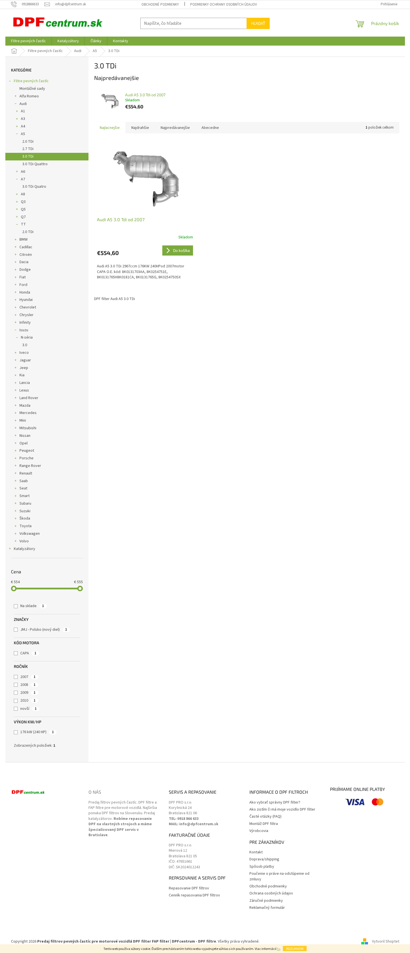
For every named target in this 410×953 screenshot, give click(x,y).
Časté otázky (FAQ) (265, 816)
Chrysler (26, 315)
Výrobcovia (258, 831)
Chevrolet (27, 307)
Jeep (23, 368)
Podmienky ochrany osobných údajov (223, 4)
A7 (23, 179)
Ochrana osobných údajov (271, 893)
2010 (28, 700)
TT (23, 224)
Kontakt (256, 852)
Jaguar (25, 360)
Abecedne (210, 128)
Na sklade (32, 606)
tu (278, 949)
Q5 (23, 209)
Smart (24, 496)
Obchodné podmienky (160, 4)
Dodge (25, 269)
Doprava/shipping (264, 859)
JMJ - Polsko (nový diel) (43, 629)
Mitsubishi (27, 428)
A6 (23, 172)
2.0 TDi (28, 141)
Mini (22, 420)
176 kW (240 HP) (37, 732)
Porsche (26, 458)
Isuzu (23, 330)
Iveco (24, 352)
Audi (23, 104)
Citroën (25, 255)
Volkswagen (29, 533)
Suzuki (24, 511)
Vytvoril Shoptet (385, 941)
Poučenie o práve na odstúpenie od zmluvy (279, 876)
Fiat (22, 277)
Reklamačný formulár (267, 908)
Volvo (24, 541)
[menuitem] (28, 41)
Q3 (23, 202)
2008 (28, 685)
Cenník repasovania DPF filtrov (194, 895)
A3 (23, 119)
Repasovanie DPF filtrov (189, 888)
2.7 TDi (28, 149)
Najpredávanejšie (175, 128)
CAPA (28, 653)
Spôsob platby (261, 866)
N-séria (27, 337)
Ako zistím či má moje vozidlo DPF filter (282, 809)
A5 (23, 134)
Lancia (24, 383)
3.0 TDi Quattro (35, 164)
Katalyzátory (24, 549)
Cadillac (25, 247)
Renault (25, 473)
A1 (23, 111)
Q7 (23, 217)
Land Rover (28, 398)
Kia (22, 375)
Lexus (24, 390)
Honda (24, 292)
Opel (23, 443)
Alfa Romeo (29, 96)
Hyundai (26, 300)
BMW (23, 239)
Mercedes (28, 413)
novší (28, 709)
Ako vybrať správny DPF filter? (274, 802)
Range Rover (30, 466)
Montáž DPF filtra (263, 824)
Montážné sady (32, 88)
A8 (23, 194)
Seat (23, 488)
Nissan (24, 436)
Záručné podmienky (266, 900)
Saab (23, 481)
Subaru (25, 503)
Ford (23, 285)
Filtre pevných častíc (31, 81)
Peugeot (26, 450)
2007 (28, 677)
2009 (28, 692)
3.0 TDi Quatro (34, 186)
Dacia (23, 262)
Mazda (24, 405)
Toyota (25, 526)
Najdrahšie (140, 128)
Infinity (25, 322)
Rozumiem (294, 948)
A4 (23, 126)
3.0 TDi (28, 156)
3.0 (24, 345)
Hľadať (258, 23)
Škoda (24, 518)
